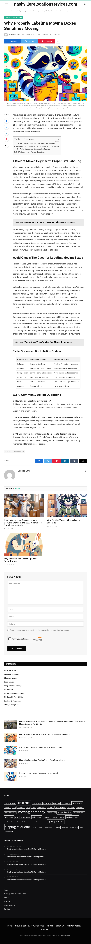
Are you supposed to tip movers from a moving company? (42, 747)
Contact (7, 909)
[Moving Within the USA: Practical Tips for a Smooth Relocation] (10, 737)
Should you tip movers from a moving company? (38, 773)
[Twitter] (6, 127)
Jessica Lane (15, 34)
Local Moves (9, 682)
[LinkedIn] (6, 133)
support (43, 822)
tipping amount (56, 821)
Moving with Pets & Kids (13, 697)
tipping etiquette (17, 827)
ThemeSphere (65, 935)
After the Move (10, 670)
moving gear (52, 812)
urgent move (48, 827)
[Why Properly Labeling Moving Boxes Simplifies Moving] (45, 73)
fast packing (66, 803)
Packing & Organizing (13, 17)
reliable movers (25, 817)
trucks (40, 827)
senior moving (9, 822)
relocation (36, 817)
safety (62, 817)
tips (34, 827)
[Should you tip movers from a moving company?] (10, 776)
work (81, 827)
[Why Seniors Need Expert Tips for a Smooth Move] (24, 544)
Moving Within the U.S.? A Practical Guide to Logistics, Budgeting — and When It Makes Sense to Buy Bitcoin (52, 723)
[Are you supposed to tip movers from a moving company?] (10, 750)
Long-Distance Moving (12, 686)
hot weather (41, 807)
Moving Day (8, 689)
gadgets (7, 807)
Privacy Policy (9, 905)
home (33, 807)
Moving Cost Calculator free (15, 894)
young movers (9, 831)
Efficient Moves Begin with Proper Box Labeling (36, 143)
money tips (80, 807)
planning (9, 817)
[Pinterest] (6, 139)
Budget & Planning (11, 674)
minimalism (71, 807)
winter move (74, 827)
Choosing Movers (10, 678)
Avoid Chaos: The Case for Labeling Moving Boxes (37, 146)
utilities (57, 827)
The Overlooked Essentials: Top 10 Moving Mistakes (26, 849)
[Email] (6, 145)
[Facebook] (6, 121)
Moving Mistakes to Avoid (14, 693)
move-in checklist (10, 812)
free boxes (77, 803)
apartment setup (10, 803)
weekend (65, 827)
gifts (14, 807)
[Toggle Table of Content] (56, 140)
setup (17, 822)
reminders (47, 817)
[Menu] (6, 4)
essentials (56, 803)
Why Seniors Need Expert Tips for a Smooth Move (20, 560)
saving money (72, 817)
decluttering (47, 803)
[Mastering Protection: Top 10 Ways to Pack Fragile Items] (10, 763)
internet (50, 807)
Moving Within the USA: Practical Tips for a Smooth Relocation (45, 734)
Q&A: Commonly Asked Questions (30, 152)
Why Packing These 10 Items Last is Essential (63, 521)
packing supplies (79, 812)
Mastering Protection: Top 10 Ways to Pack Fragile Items (42, 760)
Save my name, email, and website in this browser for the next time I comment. (39, 630)
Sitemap (7, 901)
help (28, 807)
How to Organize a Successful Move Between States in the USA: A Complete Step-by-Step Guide (23, 523)
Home (6, 890)
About (6, 898)
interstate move (60, 807)
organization (19, 451)
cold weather (37, 803)
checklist (24, 802)
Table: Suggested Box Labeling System (35, 149)
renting (55, 817)
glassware (21, 807)
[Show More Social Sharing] (58, 41)
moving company (31, 812)
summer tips (34, 822)
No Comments (43, 34)
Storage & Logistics (11, 705)
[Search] (84, 4)
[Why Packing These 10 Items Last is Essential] (67, 505)
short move (25, 822)
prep (16, 817)
